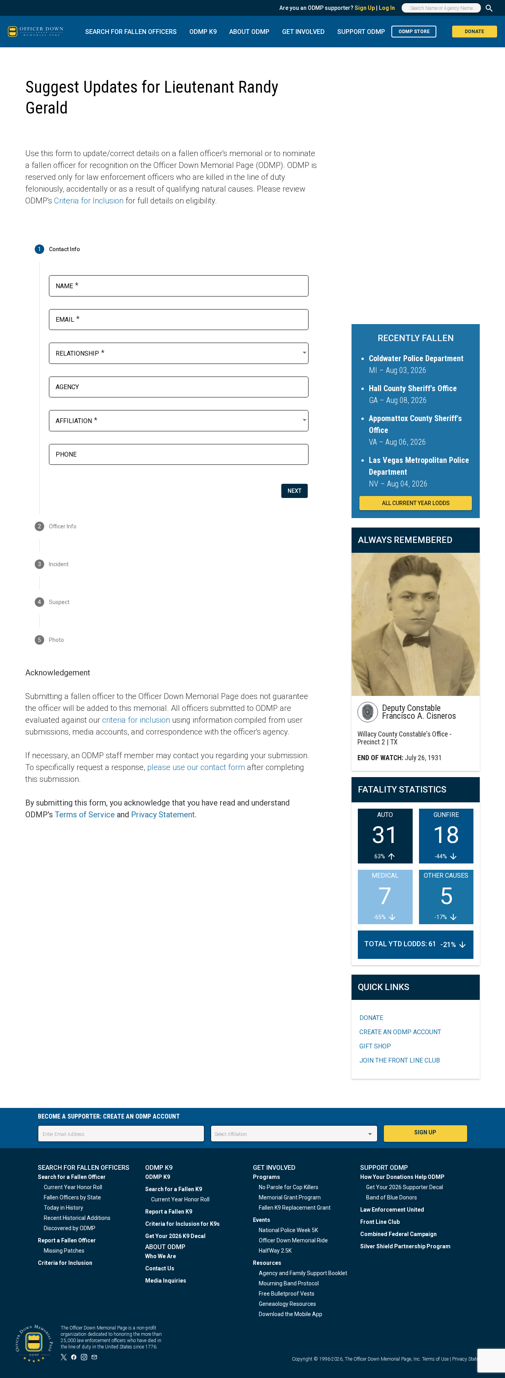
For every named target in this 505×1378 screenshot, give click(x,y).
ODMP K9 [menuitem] (157, 1177)
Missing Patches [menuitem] (64, 1250)
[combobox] (182, 352)
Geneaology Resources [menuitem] (287, 1304)
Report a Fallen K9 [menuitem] (168, 1211)
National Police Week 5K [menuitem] (288, 1230)
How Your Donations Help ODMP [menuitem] (402, 1177)
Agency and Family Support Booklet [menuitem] (303, 1273)
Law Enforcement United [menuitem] (392, 1209)
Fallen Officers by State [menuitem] (72, 1197)
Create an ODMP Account (400, 1032)
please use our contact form (196, 767)
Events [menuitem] (261, 1220)
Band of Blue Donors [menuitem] (391, 1197)
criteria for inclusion (136, 720)
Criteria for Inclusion (88, 200)
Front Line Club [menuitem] (380, 1222)
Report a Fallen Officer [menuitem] (67, 1240)
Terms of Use (435, 1359)
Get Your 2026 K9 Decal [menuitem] (175, 1236)
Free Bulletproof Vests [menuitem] (286, 1293)
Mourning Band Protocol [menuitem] (289, 1283)
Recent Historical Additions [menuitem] (77, 1218)
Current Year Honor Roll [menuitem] (73, 1187)
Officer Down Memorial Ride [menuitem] (293, 1240)
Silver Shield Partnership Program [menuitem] (405, 1246)
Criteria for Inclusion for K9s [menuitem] (182, 1224)
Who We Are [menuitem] (160, 1256)
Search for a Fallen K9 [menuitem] (173, 1189)
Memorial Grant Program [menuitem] (290, 1197)
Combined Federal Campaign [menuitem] (398, 1234)
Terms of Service (85, 814)
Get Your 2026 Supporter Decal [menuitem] (404, 1187)
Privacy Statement (163, 814)
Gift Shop (375, 1046)
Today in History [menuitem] (63, 1208)
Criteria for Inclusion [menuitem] (65, 1263)
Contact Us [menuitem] (159, 1268)
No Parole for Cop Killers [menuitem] (288, 1187)
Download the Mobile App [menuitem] (290, 1314)
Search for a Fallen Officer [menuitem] (72, 1177)
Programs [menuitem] (266, 1177)
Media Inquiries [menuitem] (165, 1280)
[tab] (171, 249)
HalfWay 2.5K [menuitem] (275, 1250)
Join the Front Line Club (399, 1060)
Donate (371, 1018)
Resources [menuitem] (267, 1263)
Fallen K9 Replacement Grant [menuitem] (295, 1208)
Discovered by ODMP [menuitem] (69, 1228)
